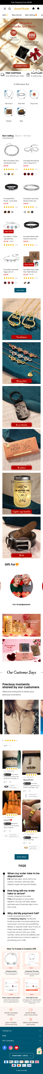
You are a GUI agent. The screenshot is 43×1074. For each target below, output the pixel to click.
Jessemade (24, 1070)
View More (20, 290)
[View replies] (10, 781)
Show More (21, 856)
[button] (4, 8)
